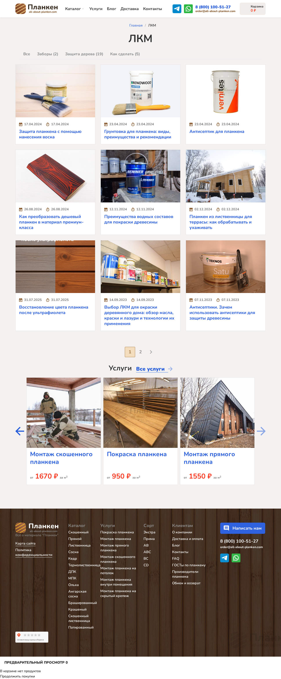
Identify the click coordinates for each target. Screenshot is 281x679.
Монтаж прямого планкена (209, 458)
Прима (149, 538)
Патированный (81, 627)
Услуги (96, 9)
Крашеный (77, 609)
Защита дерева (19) (84, 54)
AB (146, 545)
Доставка (130, 9)
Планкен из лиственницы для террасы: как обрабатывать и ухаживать (220, 222)
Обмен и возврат (186, 583)
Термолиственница (84, 565)
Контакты (152, 9)
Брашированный (82, 602)
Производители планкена (185, 574)
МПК (72, 578)
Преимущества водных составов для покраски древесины (138, 219)
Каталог (73, 9)
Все (26, 54)
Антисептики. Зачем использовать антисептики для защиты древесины (222, 312)
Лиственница (79, 545)
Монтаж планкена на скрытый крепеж (118, 593)
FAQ (175, 558)
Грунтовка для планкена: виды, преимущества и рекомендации (137, 134)
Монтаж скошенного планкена (61, 458)
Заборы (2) (47, 54)
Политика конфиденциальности (33, 552)
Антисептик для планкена (216, 131)
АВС (147, 552)
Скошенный (78, 532)
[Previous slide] (261, 431)
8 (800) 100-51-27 (213, 7)
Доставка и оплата (187, 538)
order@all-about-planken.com (215, 11)
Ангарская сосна (77, 594)
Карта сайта (25, 543)
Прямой (74, 538)
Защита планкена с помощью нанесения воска (50, 134)
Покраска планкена (137, 454)
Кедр (72, 558)
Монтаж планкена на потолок (118, 570)
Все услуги (150, 369)
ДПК (72, 571)
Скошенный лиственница (79, 618)
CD (146, 565)
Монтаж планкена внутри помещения (116, 582)
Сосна (73, 552)
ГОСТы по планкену (189, 565)
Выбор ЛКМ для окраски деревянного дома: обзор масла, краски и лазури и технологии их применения (139, 315)
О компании (182, 532)
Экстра (149, 532)
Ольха (73, 585)
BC (146, 558)
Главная (136, 25)
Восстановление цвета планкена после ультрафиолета (53, 310)
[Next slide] (19, 431)
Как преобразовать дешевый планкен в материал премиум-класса (51, 222)
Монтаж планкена (115, 538)
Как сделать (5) (125, 54)
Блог (111, 9)
